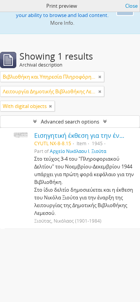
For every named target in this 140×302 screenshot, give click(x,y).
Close (131, 5)
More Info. (62, 22)
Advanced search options (70, 121)
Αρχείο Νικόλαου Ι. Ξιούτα (78, 151)
